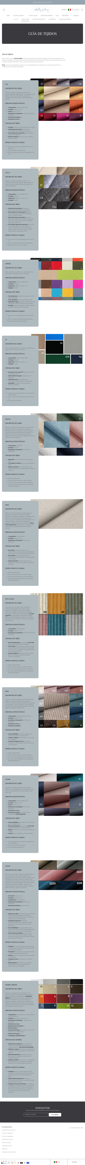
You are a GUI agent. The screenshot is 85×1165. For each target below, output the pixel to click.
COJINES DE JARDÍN (18, 16)
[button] (76, 10)
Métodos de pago (6, 1142)
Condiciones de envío (7, 1139)
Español (64, 10)
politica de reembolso (7, 1136)
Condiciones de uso (7, 1146)
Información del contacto (8, 1130)
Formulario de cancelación (9, 1152)
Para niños (65, 16)
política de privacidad (7, 1133)
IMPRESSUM (4, 1149)
